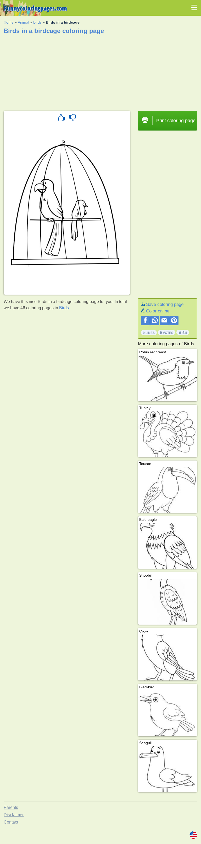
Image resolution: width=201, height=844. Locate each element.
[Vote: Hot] (61, 118)
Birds (37, 22)
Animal (23, 22)
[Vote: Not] (72, 118)
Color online (157, 311)
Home (9, 22)
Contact (11, 822)
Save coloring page (164, 304)
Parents (11, 807)
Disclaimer (14, 815)
